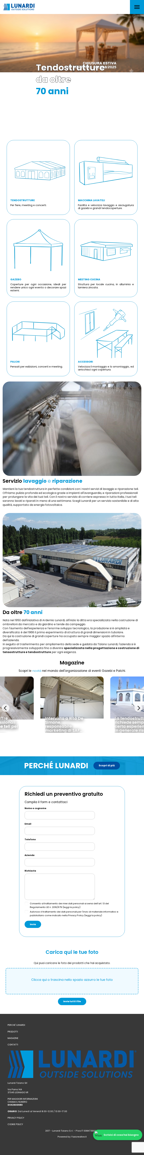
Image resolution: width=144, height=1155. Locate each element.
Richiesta (30, 871)
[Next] (138, 708)
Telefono (30, 839)
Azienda (29, 855)
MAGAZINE (13, 1038)
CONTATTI (13, 1044)
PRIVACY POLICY (16, 1117)
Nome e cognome (35, 808)
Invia (33, 924)
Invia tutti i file (72, 1001)
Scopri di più (107, 765)
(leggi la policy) (93, 915)
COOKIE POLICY (15, 1124)
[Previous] (5, 708)
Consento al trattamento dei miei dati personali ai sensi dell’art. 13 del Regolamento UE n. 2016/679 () (69, 905)
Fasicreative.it (79, 1136)
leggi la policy (71, 907)
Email (28, 824)
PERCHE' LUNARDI (16, 1025)
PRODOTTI (13, 1031)
